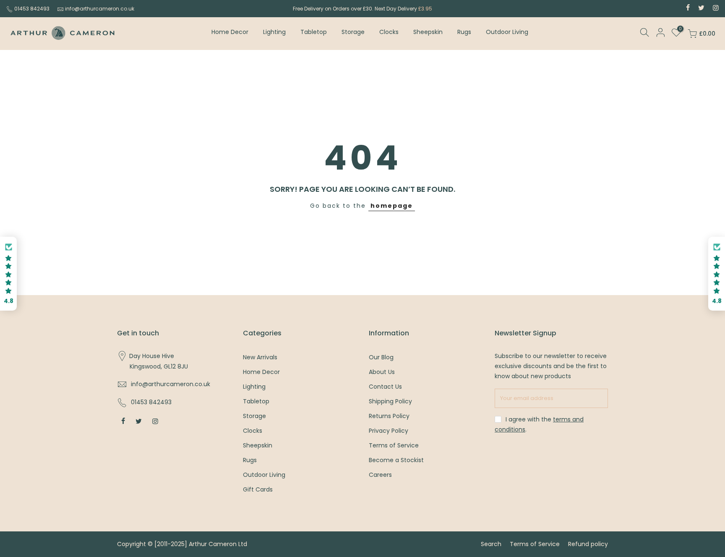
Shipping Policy (390, 401)
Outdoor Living (507, 32)
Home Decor (229, 32)
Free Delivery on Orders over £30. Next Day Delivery (362, 8)
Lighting (274, 32)
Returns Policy (389, 416)
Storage (353, 32)
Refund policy (588, 544)
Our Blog (381, 357)
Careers (380, 475)
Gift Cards (258, 489)
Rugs (464, 32)
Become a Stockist (396, 460)
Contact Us (385, 386)
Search (491, 544)
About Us (382, 372)
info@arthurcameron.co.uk (99, 8)
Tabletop (313, 32)
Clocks (389, 32)
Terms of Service (394, 445)
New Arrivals (260, 357)
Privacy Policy (388, 430)
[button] (8, 274)
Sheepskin (428, 32)
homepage (391, 205)
